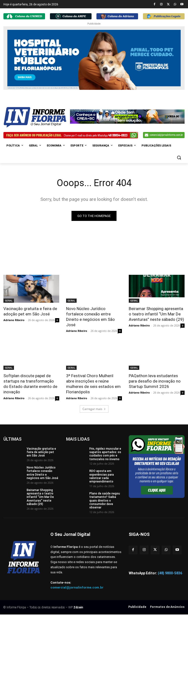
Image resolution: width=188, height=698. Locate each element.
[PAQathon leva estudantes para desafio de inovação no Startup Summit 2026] (157, 356)
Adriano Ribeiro (13, 320)
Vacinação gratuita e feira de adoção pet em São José (30, 311)
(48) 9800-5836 (170, 573)
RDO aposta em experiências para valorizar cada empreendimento (101, 476)
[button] (179, 157)
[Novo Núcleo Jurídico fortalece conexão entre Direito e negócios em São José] (94, 289)
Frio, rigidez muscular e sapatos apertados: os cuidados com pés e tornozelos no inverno (105, 454)
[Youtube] (182, 4)
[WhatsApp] (175, 4)
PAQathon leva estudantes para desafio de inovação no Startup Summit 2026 (155, 381)
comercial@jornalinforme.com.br (77, 587)
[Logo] (36, 117)
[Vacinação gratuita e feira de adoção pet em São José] (31, 289)
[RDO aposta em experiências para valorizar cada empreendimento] (76, 476)
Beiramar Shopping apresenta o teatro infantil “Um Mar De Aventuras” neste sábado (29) (156, 314)
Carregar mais (92, 409)
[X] (168, 4)
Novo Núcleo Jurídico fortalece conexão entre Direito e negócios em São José (90, 316)
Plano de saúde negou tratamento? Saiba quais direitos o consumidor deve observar (104, 500)
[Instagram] (161, 4)
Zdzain (78, 607)
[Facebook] (154, 4)
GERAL (8, 300)
